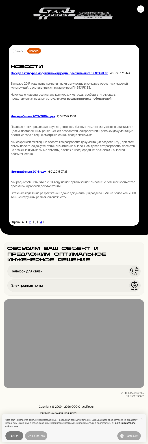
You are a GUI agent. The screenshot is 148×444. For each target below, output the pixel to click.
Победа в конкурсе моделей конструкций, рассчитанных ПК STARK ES (59, 73)
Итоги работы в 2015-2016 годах (33, 116)
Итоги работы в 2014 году (28, 171)
